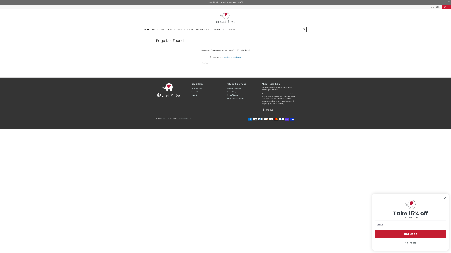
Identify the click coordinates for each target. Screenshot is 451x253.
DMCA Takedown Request (235, 98)
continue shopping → (232, 57)
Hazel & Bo (165, 119)
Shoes (190, 29)
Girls (180, 29)
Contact (194, 95)
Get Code (410, 234)
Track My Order (196, 88)
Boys (170, 29)
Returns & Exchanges (234, 88)
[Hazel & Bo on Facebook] (263, 110)
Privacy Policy (231, 92)
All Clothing (158, 29)
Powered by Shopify (184, 119)
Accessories (202, 29)
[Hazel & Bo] (225, 17)
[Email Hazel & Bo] (272, 110)
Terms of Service (232, 95)
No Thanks (410, 242)
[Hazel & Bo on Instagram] (268, 110)
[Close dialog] (445, 197)
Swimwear (219, 29)
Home (147, 29)
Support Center (196, 92)
